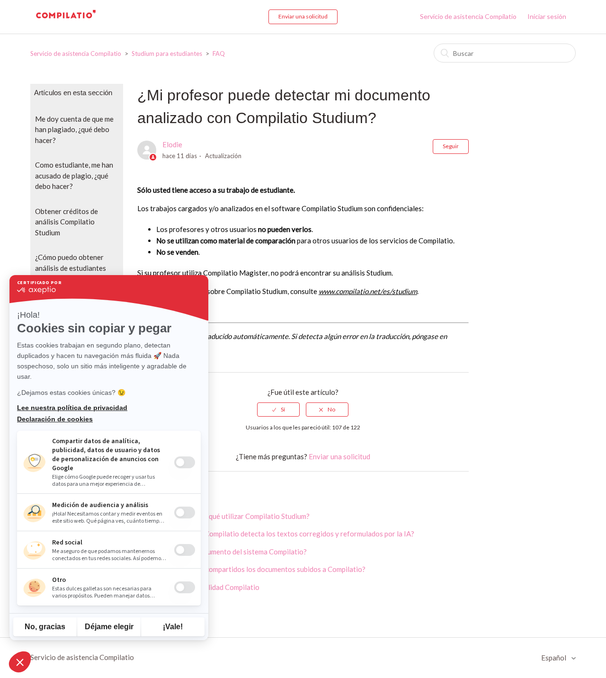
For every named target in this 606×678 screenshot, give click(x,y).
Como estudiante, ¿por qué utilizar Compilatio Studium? (223, 516)
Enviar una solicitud (303, 16)
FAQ (219, 53)
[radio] (278, 409)
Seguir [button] (451, 146)
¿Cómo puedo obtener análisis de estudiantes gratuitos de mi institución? (70, 273)
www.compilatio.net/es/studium (368, 291)
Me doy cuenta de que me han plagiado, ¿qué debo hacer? (74, 129)
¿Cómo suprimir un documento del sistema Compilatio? (222, 551)
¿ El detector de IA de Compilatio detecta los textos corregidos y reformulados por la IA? (275, 533)
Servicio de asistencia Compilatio (468, 16)
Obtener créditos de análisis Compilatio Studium (66, 222)
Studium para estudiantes (167, 53)
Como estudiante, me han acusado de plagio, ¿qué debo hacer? (74, 175)
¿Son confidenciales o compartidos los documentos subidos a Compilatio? (251, 569)
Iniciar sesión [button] (546, 16)
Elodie (172, 144)
